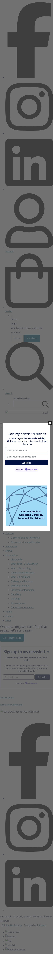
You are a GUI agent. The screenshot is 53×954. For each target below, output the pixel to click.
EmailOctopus (32, 469)
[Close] (50, 423)
